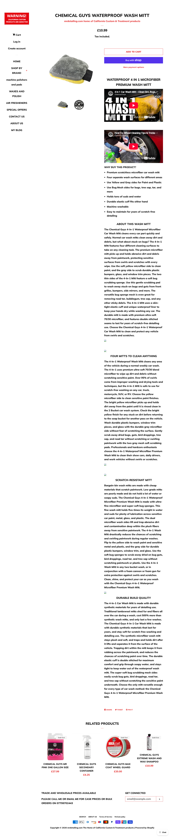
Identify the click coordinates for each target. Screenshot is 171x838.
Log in (16, 41)
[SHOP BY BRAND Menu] (26, 70)
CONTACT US (17, 116)
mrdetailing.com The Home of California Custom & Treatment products (100, 828)
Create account (17, 48)
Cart (18, 34)
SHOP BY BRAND (16, 70)
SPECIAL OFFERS (17, 109)
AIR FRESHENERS (16, 102)
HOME (16, 61)
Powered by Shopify (144, 828)
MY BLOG (16, 130)
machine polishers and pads (16, 82)
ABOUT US (16, 123)
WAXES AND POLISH (16, 94)
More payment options (133, 67)
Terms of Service (105, 817)
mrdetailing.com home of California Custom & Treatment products (102, 21)
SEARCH (82, 817)
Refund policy (120, 817)
